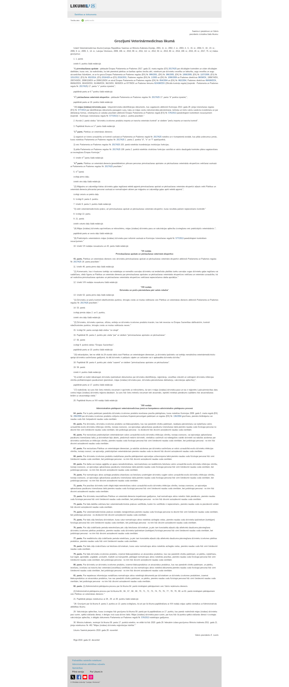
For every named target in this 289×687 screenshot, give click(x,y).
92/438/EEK (159, 83)
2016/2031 (122, 77)
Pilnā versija (78, 672)
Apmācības (77, 668)
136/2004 (177, 416)
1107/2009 (204, 74)
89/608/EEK (211, 80)
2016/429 (106, 77)
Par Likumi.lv (96, 672)
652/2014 (92, 77)
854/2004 (164, 80)
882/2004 (182, 80)
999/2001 (153, 74)
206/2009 (77, 416)
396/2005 (170, 74)
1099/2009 (172, 77)
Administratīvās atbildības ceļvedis (88, 664)
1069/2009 (187, 74)
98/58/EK (202, 77)
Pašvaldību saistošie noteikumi (86, 660)
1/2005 (154, 77)
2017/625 (173, 69)
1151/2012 (74, 77)
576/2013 (172, 113)
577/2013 (82, 110)
